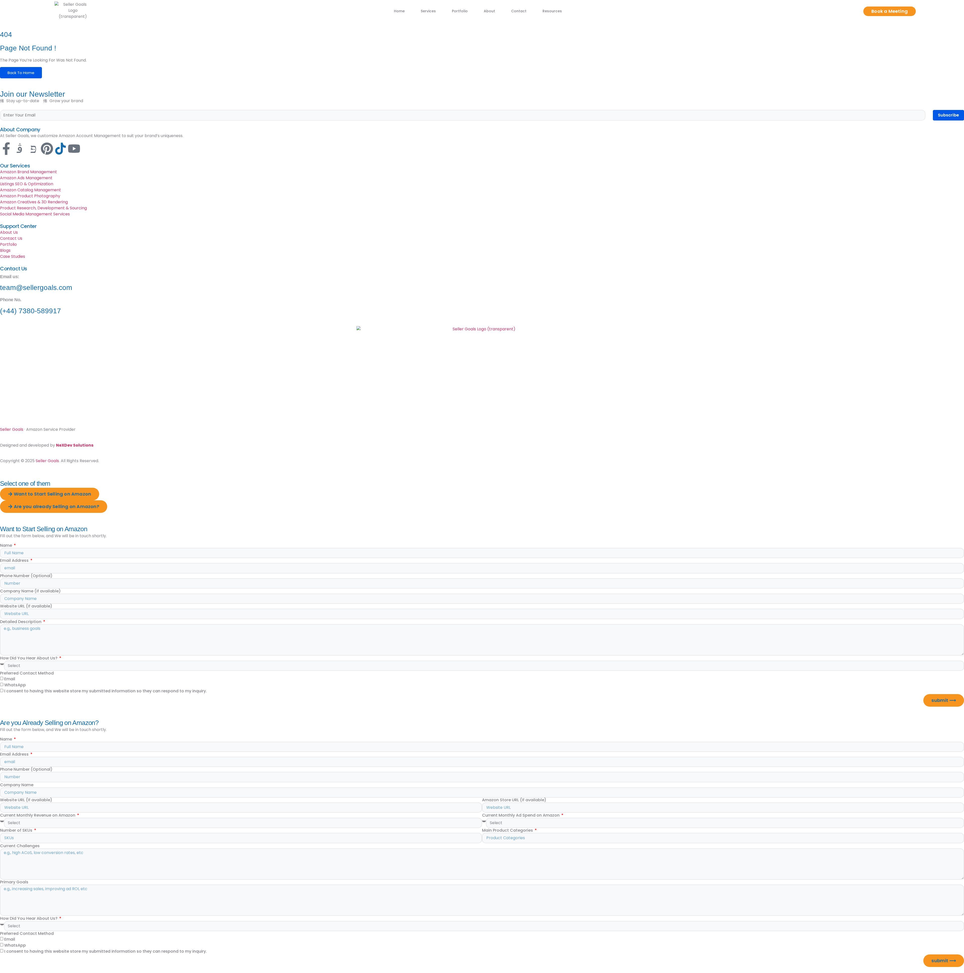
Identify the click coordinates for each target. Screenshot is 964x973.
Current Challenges (20, 845)
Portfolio (460, 11)
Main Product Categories (508, 830)
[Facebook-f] (6, 148)
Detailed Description (21, 621)
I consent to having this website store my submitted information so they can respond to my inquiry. (105, 691)
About (489, 11)
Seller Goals (11, 429)
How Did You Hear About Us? (29, 658)
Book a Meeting (889, 11)
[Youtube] (74, 148)
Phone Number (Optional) (26, 575)
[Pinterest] (47, 148)
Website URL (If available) (26, 606)
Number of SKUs (16, 830)
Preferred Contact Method (27, 673)
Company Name (16, 784)
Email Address (15, 560)
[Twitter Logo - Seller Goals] (60, 148)
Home (399, 11)
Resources (552, 11)
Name (6, 545)
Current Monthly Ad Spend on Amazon (521, 815)
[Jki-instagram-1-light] (20, 148)
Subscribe (948, 115)
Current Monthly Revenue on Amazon (38, 815)
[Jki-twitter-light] (33, 148)
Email (9, 679)
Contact (518, 11)
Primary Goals (14, 882)
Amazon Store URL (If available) (514, 800)
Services (428, 11)
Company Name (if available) (30, 591)
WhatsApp (15, 685)
